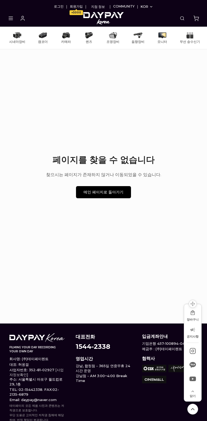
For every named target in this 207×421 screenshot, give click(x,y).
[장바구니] (196, 18)
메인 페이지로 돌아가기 (103, 192)
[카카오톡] (193, 365)
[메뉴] (10, 18)
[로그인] (22, 18)
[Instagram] (193, 351)
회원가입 (76, 6)
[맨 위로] (192, 409)
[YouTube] (193, 379)
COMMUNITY (123, 6)
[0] (196, 18)
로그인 (59, 6)
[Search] (182, 18)
